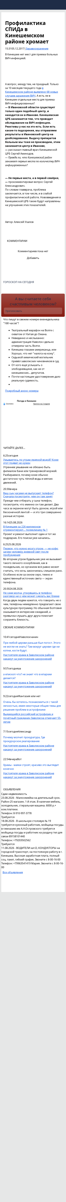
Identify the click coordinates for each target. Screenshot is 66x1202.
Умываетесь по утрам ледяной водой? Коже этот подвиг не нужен (30, 461)
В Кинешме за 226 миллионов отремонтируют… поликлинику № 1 (25, 528)
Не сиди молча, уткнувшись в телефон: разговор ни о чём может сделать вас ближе (31, 594)
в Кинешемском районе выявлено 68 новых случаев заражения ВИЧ (31, 91)
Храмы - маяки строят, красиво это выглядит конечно (31, 767)
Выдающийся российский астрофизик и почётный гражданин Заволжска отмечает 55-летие (32, 718)
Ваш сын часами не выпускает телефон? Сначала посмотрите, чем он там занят (28, 495)
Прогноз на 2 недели (41, 404)
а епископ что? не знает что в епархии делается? (27, 676)
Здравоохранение (37, 48)
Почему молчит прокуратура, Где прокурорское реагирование (24, 739)
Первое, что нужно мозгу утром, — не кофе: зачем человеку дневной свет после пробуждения (30, 552)
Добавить (33, 258)
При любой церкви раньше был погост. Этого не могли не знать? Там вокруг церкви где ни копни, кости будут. (32, 646)
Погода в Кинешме (26, 401)
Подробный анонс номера (21, 391)
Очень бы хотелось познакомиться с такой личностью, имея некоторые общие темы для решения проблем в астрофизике (32, 705)
